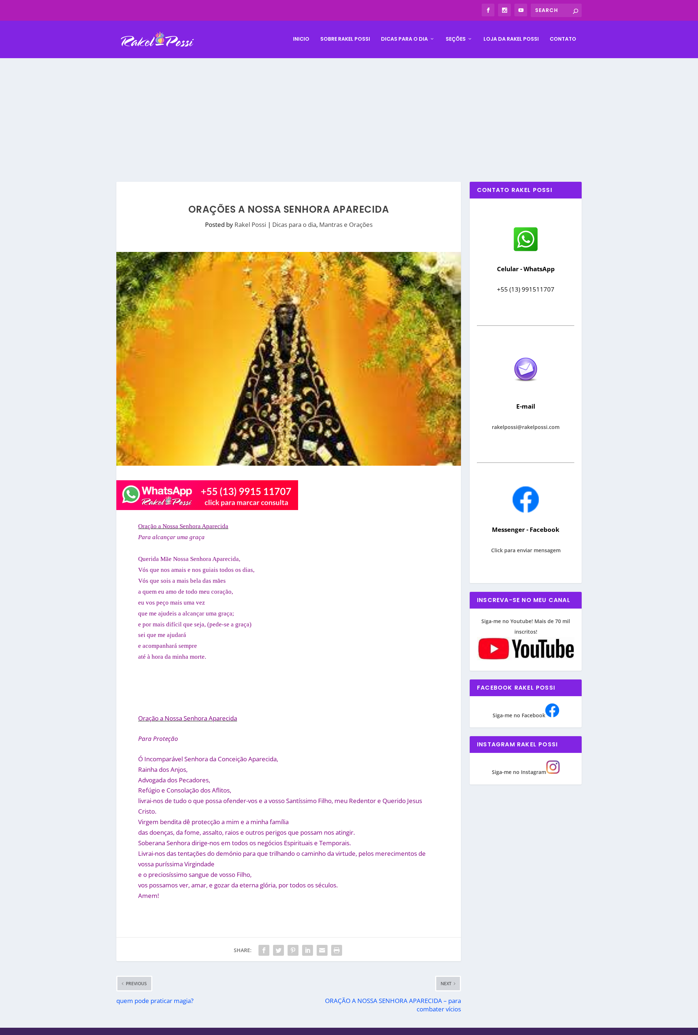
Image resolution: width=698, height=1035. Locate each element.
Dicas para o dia (404, 39)
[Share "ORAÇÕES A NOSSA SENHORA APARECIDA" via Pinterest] (293, 950)
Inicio (301, 39)
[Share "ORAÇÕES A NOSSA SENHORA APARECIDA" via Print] (336, 950)
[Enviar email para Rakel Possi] (526, 387)
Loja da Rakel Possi (511, 39)
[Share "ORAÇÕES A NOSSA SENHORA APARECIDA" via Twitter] (278, 950)
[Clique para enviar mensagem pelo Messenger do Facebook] (526, 510)
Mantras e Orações (346, 224)
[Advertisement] (349, 113)
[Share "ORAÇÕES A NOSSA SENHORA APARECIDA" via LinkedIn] (307, 950)
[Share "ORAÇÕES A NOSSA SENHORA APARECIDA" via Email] (322, 950)
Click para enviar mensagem (526, 550)
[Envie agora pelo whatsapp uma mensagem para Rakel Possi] (526, 250)
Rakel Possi (250, 224)
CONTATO (563, 39)
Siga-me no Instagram (519, 772)
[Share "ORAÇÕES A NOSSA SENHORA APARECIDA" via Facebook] (264, 950)
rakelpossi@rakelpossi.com (525, 427)
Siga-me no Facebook (519, 715)
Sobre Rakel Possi (345, 39)
